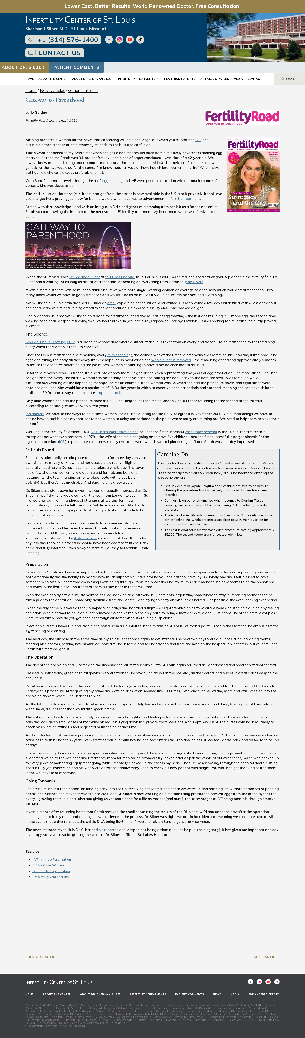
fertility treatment (185, 198)
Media (238, 79)
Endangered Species (264, 994)
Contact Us (59, 53)
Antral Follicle (85, 538)
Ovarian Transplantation (51, 871)
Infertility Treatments (137, 79)
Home (29, 79)
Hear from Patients (180, 79)
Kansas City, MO (237, 1019)
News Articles (52, 90)
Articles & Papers (214, 79)
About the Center (52, 79)
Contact (254, 79)
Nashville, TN (203, 1019)
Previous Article (42, 957)
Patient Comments (76, 67)
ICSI (62, 441)
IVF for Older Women (48, 865)
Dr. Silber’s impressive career (114, 431)
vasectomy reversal (201, 431)
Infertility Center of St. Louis (58, 981)
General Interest (83, 90)
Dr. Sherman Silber (84, 277)
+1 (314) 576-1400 (68, 40)
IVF (198, 139)
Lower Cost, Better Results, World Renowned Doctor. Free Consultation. (152, 6)
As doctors (35, 413)
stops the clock (108, 392)
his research (108, 829)
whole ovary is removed (171, 360)
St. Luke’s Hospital (120, 277)
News (217, 994)
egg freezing (112, 180)
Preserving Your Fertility (50, 877)
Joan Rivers (193, 282)
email (111, 303)
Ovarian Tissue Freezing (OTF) (50, 342)
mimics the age (120, 355)
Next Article (267, 957)
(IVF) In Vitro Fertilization (51, 859)
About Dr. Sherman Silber (92, 79)
